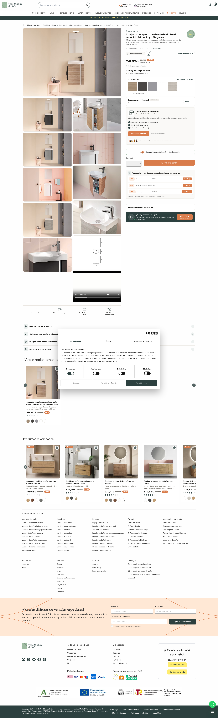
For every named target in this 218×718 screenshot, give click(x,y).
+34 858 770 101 (177, 665)
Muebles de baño (49, 25)
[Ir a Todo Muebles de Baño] (41, 646)
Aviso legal (114, 710)
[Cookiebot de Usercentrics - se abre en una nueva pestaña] (148, 333)
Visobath (60, 567)
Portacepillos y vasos (171, 530)
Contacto (71, 660)
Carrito (116, 656)
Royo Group (133, 31)
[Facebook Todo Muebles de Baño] (24, 660)
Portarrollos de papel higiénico (174, 533)
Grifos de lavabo (134, 526)
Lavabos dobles (63, 550)
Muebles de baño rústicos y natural (35, 526)
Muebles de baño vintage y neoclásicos (37, 530)
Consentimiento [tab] (75, 341)
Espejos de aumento (100, 523)
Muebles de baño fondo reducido (34, 540)
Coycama (60, 574)
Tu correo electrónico (120, 617)
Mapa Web (157, 713)
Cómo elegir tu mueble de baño (140, 571)
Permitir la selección (109, 383)
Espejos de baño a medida (102, 543)
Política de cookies (151, 710)
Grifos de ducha (134, 523)
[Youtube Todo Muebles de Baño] (34, 660)
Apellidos (159, 607)
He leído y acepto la (127, 626)
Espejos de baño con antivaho (103, 536)
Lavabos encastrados (65, 543)
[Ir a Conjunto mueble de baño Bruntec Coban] (160, 461)
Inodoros (25, 564)
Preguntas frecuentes (76, 656)
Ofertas (95, 564)
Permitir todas (141, 383)
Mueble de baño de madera (32, 533)
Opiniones (71, 653)
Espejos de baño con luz (101, 550)
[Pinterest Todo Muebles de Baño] (39, 660)
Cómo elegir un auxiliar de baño (139, 567)
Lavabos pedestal (64, 540)
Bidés (24, 567)
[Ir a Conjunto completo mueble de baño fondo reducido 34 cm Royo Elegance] (43, 382)
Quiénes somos (74, 649)
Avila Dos (60, 581)
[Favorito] (57, 369)
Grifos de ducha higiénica (137, 540)
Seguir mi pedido (120, 663)
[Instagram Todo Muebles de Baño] (29, 660)
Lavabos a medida (64, 536)
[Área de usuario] (210, 5)
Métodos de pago (119, 713)
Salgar (59, 564)
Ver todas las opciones (185, 79)
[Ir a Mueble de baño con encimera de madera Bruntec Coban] (82, 461)
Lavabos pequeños (64, 533)
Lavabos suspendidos (65, 547)
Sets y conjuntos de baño (172, 526)
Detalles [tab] (109, 341)
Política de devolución (139, 713)
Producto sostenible (136, 54)
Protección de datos (131, 710)
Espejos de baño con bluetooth (104, 526)
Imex (59, 571)
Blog (69, 663)
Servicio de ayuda (177, 672)
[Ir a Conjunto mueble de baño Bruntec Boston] (121, 461)
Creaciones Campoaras (66, 578)
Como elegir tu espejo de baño (139, 564)
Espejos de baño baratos (101, 540)
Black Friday (96, 567)
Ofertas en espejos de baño (103, 547)
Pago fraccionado (99, 571)
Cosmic (60, 588)
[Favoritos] (206, 5)
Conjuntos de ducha (135, 536)
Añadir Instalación (138, 134)
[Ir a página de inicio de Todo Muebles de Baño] (19, 5)
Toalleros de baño (170, 523)
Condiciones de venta (171, 710)
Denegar (76, 383)
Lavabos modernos (64, 523)
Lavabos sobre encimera (66, 526)
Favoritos (117, 660)
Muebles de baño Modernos (32, 523)
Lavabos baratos (63, 530)
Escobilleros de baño (171, 536)
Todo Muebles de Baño (32, 25)
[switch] (96, 373)
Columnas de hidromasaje (138, 530)
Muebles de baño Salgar (31, 536)
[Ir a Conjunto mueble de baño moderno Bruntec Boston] (43, 461)
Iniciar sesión (118, 649)
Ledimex (60, 592)
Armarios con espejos (100, 530)
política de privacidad (134, 626)
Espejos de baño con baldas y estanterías (108, 533)
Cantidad (129, 158)
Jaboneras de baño (170, 540)
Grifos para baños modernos (139, 543)
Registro (116, 653)
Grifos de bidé (133, 547)
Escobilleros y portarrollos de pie (175, 543)
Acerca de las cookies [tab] (143, 341)
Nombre (114, 607)
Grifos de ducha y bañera (137, 533)
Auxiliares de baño (29, 550)
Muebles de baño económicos (33, 547)
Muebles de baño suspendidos (70, 25)
